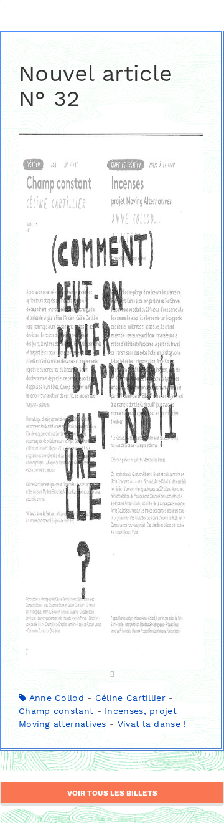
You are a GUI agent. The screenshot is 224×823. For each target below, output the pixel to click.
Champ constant (56, 711)
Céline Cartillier (130, 698)
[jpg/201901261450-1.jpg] (111, 405)
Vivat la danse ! (152, 724)
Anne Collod (56, 698)
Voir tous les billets (112, 793)
